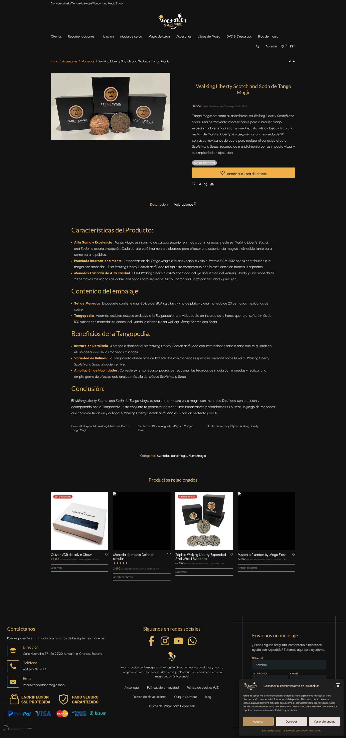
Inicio (54, 61)
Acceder (272, 46)
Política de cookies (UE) (203, 687)
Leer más (56, 567)
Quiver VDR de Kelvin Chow (71, 555)
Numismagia (197, 456)
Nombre (258, 658)
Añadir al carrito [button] (123, 577)
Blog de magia (268, 36)
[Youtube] (179, 641)
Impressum (315, 730)
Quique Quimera (185, 697)
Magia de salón (159, 36)
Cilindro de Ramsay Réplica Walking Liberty (232, 426)
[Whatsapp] (192, 641)
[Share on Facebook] (200, 185)
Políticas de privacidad (295, 730)
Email (27, 678)
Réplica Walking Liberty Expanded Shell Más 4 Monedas (200, 557)
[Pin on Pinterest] (212, 185)
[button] (338, 686)
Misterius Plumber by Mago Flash (262, 555)
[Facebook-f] (151, 641)
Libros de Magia (209, 36)
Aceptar (258, 721)
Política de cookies (272, 730)
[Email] (13, 682)
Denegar (291, 721)
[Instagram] (165, 641)
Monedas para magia (172, 456)
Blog (208, 697)
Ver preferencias (324, 721)
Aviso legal (131, 687)
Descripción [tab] (159, 204)
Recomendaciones (81, 36)
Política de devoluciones (149, 697)
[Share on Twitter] (205, 185)
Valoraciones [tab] (185, 204)
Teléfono (30, 663)
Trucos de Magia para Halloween (172, 706)
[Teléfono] (13, 666)
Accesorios (183, 36)
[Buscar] (257, 47)
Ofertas (56, 36)
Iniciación (107, 36)
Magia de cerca (131, 36)
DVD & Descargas (239, 36)
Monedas (88, 61)
